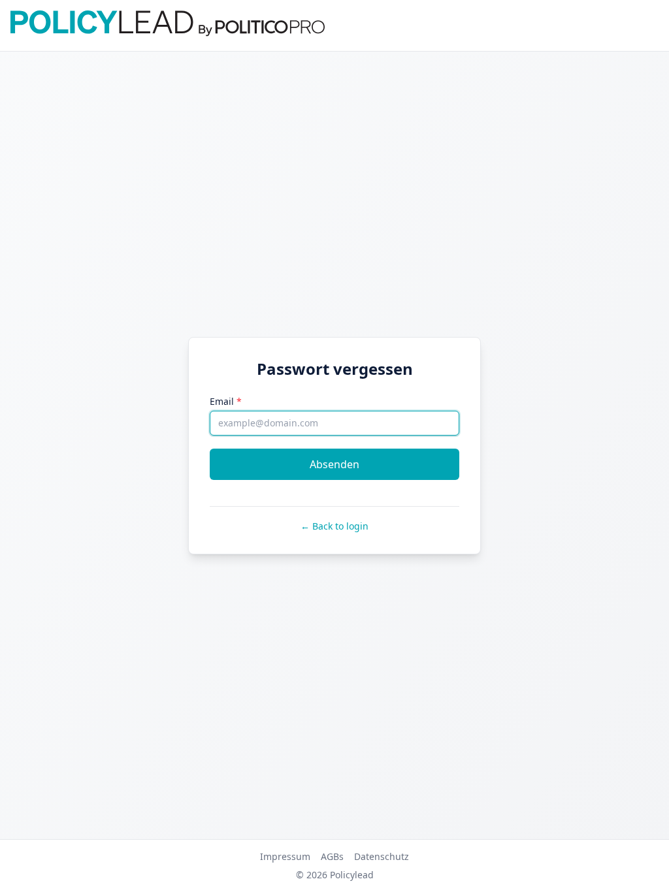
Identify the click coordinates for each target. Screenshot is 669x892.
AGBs (332, 856)
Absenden (334, 464)
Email (226, 401)
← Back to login (334, 526)
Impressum (285, 856)
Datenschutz (381, 856)
